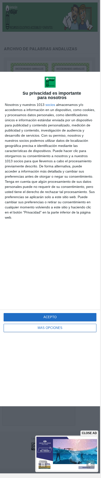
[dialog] (50, 239)
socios (50, 104)
